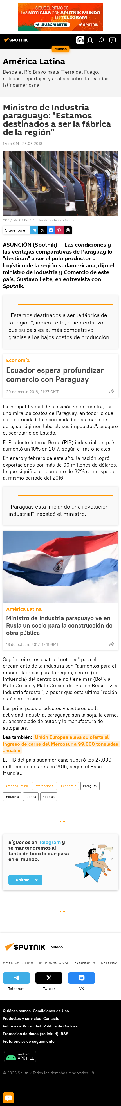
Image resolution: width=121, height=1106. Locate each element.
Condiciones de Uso (51, 1010)
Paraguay (90, 786)
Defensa (109, 962)
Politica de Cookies (60, 1026)
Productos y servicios (22, 1018)
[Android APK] (20, 1057)
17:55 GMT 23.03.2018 (22, 143)
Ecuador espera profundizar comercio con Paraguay (55, 375)
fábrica (31, 796)
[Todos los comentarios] (8, 1097)
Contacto (51, 1018)
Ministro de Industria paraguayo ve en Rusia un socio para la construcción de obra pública (59, 625)
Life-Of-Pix (20, 220)
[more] (111, 391)
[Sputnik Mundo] (17, 42)
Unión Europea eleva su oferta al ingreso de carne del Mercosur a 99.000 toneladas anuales (61, 744)
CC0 (6, 220)
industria (12, 796)
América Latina (24, 609)
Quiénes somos (17, 1010)
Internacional (44, 786)
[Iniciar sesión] (90, 40)
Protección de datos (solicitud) (31, 1033)
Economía (18, 360)
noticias (49, 796)
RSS (64, 1033)
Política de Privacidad (22, 1026)
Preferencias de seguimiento (29, 1041)
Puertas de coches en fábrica (53, 220)
